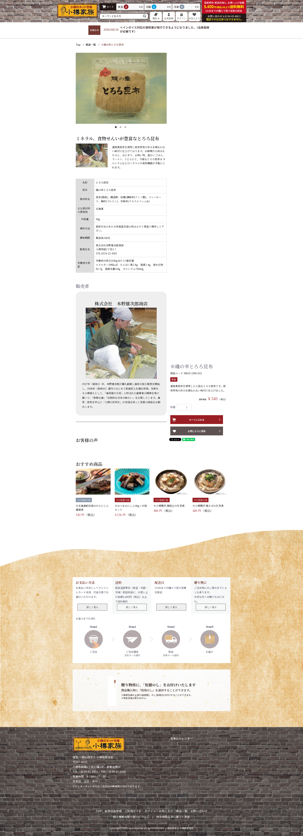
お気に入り (166, 811)
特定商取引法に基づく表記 (173, 817)
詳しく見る (92, 607)
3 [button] (126, 127)
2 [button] (121, 127)
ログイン (150, 811)
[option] (121, 88)
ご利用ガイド (133, 811)
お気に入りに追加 (196, 431)
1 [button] (116, 127)
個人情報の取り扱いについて (131, 817)
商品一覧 (91, 44)
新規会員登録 (113, 811)
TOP (99, 811)
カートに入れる (196, 419)
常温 (174, 379)
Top (78, 44)
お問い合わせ (198, 811)
